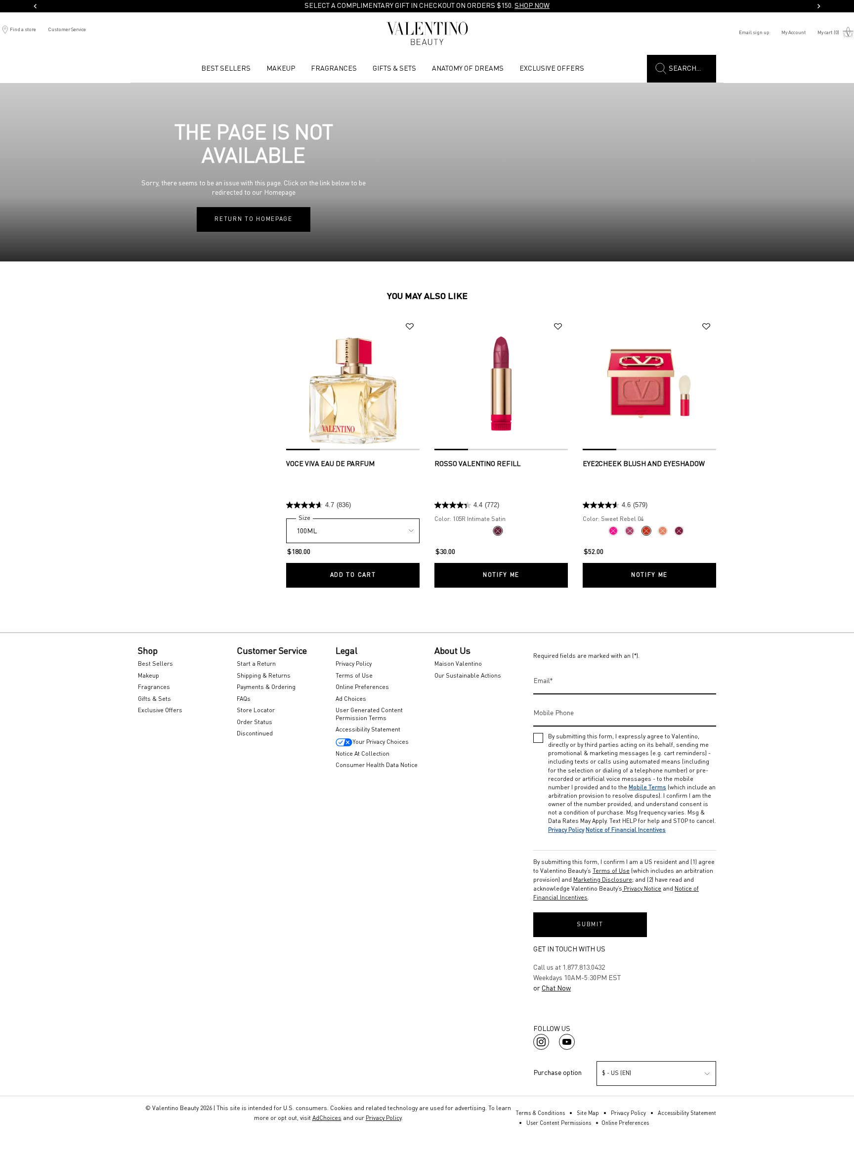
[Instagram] (541, 1042)
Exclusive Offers (160, 711)
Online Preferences (362, 687)
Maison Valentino (458, 664)
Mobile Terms (647, 788)
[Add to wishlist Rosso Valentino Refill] (558, 327)
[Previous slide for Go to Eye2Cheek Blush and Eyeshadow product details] (588, 383)
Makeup (148, 676)
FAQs (244, 699)
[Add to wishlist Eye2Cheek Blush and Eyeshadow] (706, 327)
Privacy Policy (354, 664)
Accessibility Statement (368, 730)
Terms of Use (354, 676)
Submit (590, 925)
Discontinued (255, 734)
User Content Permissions (558, 1123)
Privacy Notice (641, 889)
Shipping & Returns (264, 676)
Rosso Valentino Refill (477, 464)
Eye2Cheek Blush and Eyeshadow (644, 464)
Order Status (254, 723)
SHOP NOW (532, 5)
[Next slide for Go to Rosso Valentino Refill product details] (563, 383)
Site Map (588, 1113)
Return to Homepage (253, 219)
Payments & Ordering (266, 687)
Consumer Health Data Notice (377, 766)
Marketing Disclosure (602, 880)
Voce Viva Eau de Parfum (330, 464)
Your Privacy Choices (380, 742)
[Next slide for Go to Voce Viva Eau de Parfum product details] (415, 383)
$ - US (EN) (616, 1073)
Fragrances (154, 687)
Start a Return (256, 664)
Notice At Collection (362, 754)
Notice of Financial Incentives (626, 830)
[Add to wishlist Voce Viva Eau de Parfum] (410, 327)
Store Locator (256, 711)
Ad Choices (351, 699)
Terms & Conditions (540, 1113)
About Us (452, 651)
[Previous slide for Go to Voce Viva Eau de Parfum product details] (291, 383)
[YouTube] (567, 1042)
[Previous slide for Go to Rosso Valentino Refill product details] (439, 383)
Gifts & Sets (154, 699)
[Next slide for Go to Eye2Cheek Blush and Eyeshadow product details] (711, 383)
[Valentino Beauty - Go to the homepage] (427, 33)
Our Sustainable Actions (467, 676)
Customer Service (67, 29)
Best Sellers (155, 664)
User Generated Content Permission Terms (369, 715)
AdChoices (327, 1118)
